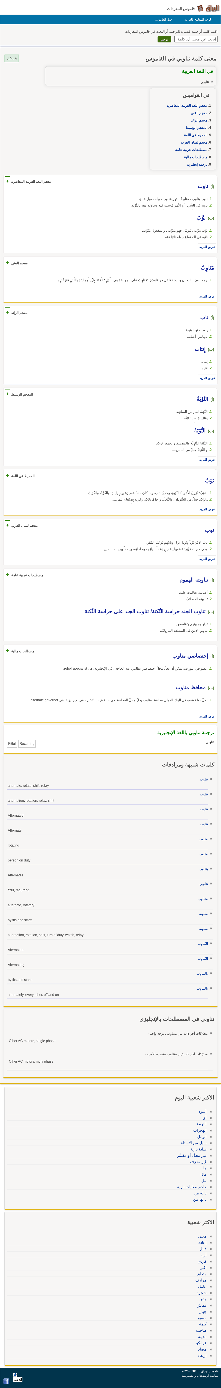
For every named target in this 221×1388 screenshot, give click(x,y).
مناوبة (203, 914)
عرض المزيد (207, 247)
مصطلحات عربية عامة (191, 150)
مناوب (203, 839)
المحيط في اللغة (195, 135)
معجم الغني (199, 113)
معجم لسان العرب (194, 142)
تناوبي (203, 884)
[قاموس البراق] (208, 8)
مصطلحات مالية (195, 157)
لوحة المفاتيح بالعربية (197, 19)
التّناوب (203, 943)
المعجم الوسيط (196, 127)
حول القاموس (163, 19)
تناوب (204, 779)
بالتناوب (202, 973)
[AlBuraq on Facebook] (6, 1383)
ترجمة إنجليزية (197, 164)
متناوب (203, 899)
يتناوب (203, 869)
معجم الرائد (199, 120)
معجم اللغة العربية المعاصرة (187, 105)
